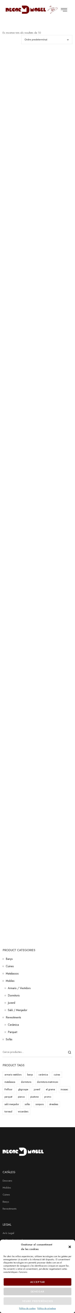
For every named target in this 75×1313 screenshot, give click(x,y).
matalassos (10, 1082)
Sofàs (9, 1039)
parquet (8, 1096)
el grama (50, 1089)
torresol (8, 1111)
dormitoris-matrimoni (47, 1082)
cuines (57, 1074)
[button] (70, 1247)
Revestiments (13, 1017)
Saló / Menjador (17, 1010)
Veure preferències (37, 1301)
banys (30, 1074)
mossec (64, 1089)
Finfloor (8, 1089)
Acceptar (37, 1282)
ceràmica (43, 1074)
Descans (7, 1181)
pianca (21, 1096)
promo (47, 1096)
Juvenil (11, 1003)
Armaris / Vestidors (19, 988)
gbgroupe (23, 1089)
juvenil (37, 1089)
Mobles (10, 981)
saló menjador (12, 1104)
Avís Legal (8, 1233)
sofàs (27, 1104)
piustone (34, 1096)
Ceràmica (13, 1025)
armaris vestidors (13, 1074)
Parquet (12, 1032)
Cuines (10, 966)
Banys (9, 959)
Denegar (37, 1291)
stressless (53, 1104)
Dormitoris (14, 995)
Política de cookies (27, 1308)
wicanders (23, 1111)
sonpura (40, 1104)
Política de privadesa (46, 1308)
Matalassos (12, 974)
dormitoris (26, 1082)
